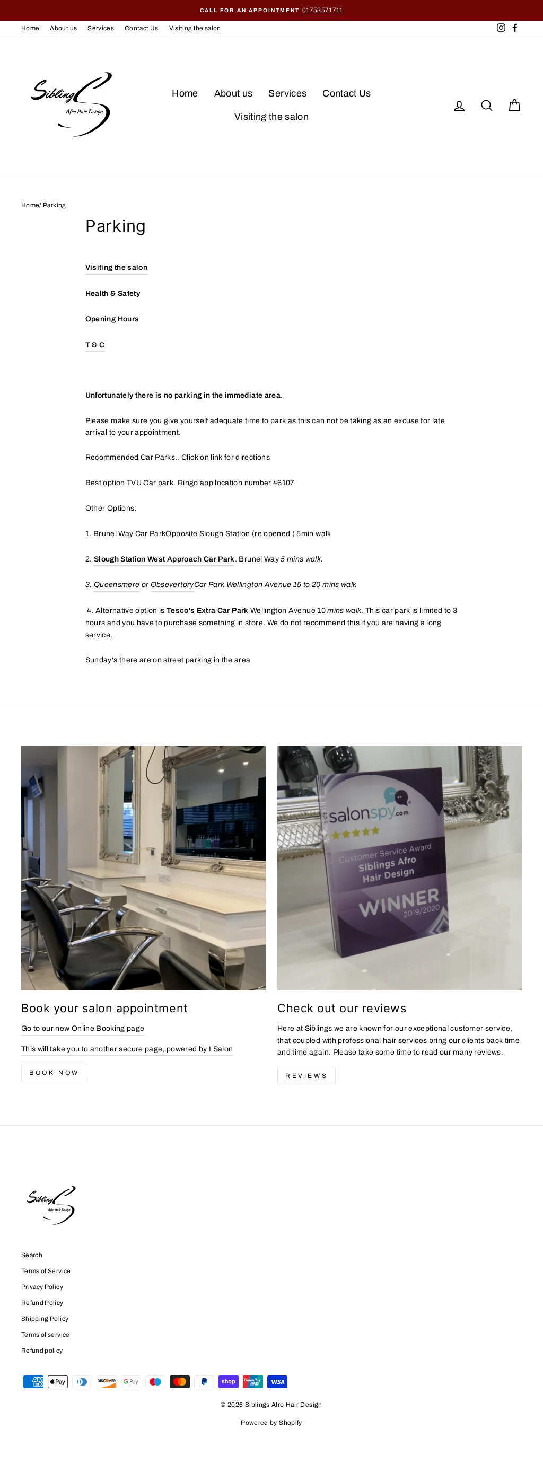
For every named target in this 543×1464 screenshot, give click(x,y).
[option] (271, 10)
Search (31, 1255)
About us (63, 28)
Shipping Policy (44, 1319)
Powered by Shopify (271, 1422)
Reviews (306, 1076)
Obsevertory (172, 585)
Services (100, 28)
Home (30, 28)
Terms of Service (46, 1271)
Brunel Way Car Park (129, 534)
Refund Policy (42, 1303)
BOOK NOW (54, 1072)
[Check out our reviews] (399, 868)
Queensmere (117, 585)
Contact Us (142, 28)
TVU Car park (150, 483)
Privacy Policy (42, 1287)
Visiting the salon (195, 28)
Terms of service (45, 1334)
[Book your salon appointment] (143, 868)
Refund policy (42, 1350)
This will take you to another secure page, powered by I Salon (127, 1049)
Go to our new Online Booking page (83, 1028)
